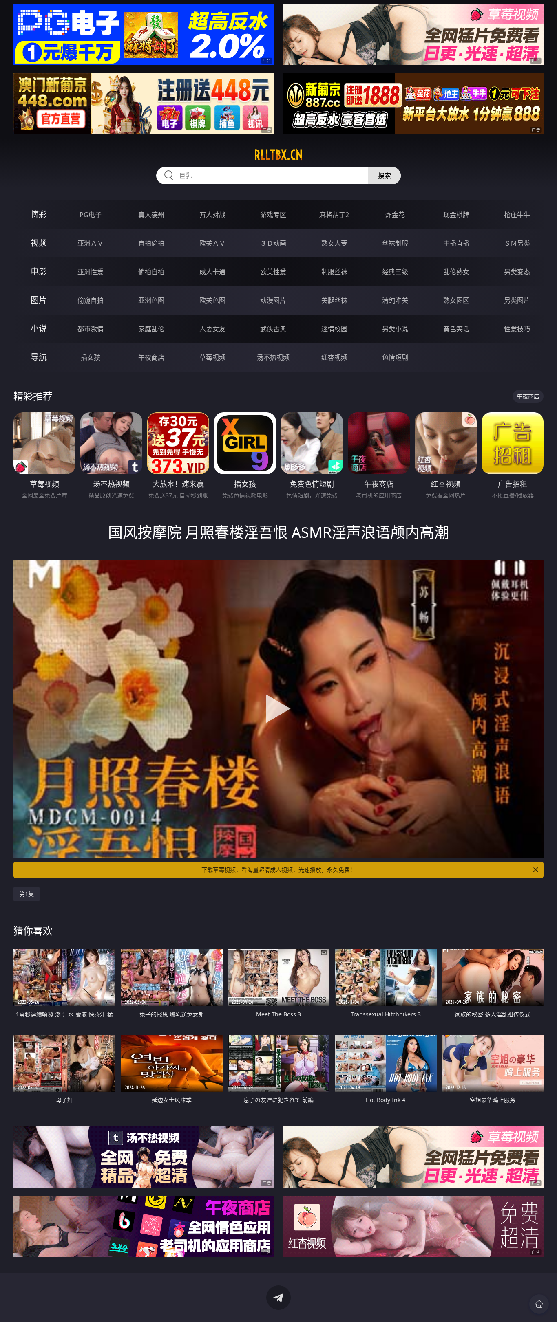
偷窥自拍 (90, 300)
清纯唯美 (395, 300)
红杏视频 (334, 357)
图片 (39, 300)
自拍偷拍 (151, 243)
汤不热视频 (273, 357)
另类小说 (395, 328)
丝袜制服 (395, 243)
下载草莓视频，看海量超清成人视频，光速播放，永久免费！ (278, 869)
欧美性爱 (273, 271)
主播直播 (456, 243)
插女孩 (90, 357)
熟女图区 (456, 300)
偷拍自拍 (151, 271)
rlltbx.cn (278, 155)
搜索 (384, 175)
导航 (39, 357)
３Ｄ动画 (273, 243)
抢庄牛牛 (517, 214)
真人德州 (151, 214)
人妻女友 (212, 328)
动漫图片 (273, 300)
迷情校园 (334, 328)
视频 (39, 243)
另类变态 (517, 271)
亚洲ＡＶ (90, 243)
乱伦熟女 (456, 271)
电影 (39, 271)
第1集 (26, 894)
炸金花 (395, 214)
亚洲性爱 (90, 271)
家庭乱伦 (151, 328)
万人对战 (212, 214)
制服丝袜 (334, 271)
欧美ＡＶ (212, 243)
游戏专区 (273, 214)
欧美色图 (212, 300)
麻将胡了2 (334, 214)
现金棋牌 (456, 214)
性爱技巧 (517, 328)
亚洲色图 (151, 300)
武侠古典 (273, 328)
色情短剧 (395, 357)
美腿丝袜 (334, 300)
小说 (39, 328)
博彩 (39, 214)
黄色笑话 (456, 328)
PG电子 (91, 214)
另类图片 (517, 300)
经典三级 (395, 271)
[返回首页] (539, 1304)
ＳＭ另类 (517, 243)
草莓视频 (212, 357)
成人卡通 (212, 271)
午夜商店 (151, 357)
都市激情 (90, 328)
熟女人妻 (334, 243)
